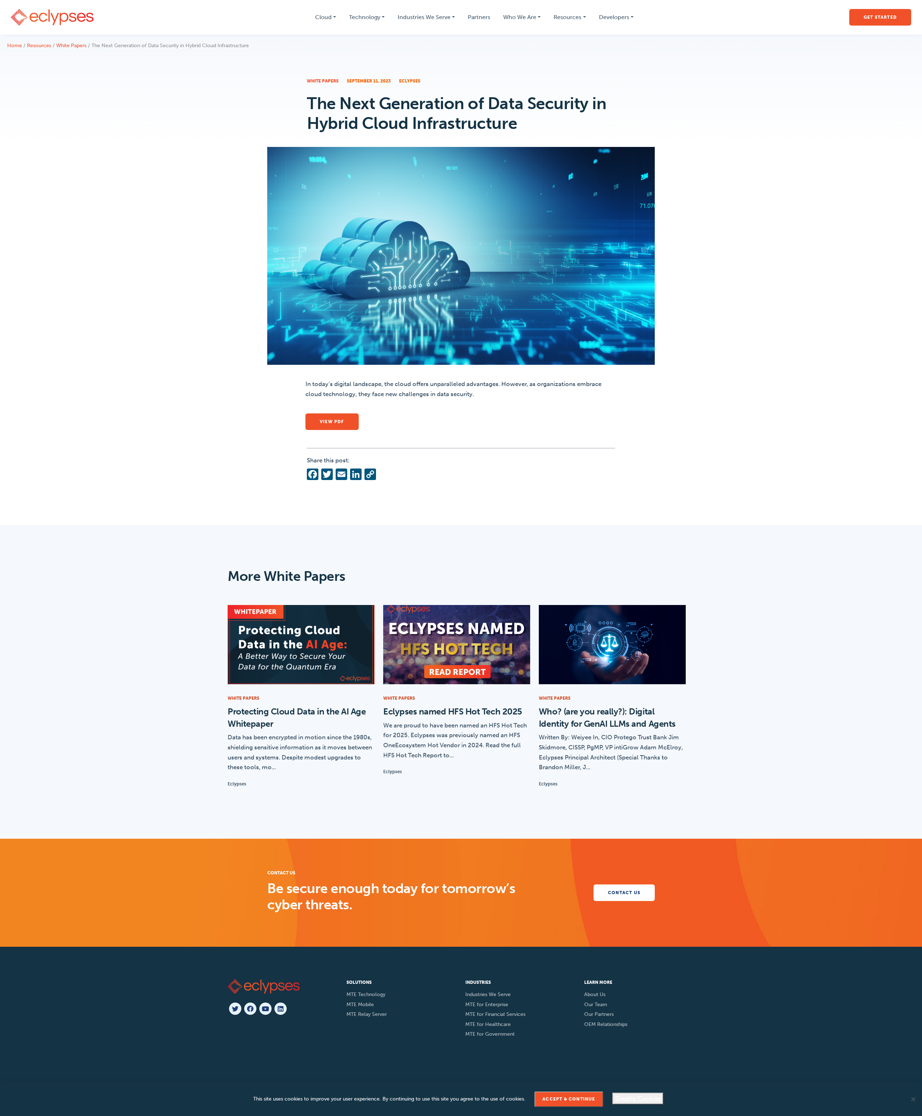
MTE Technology (365, 994)
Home (14, 45)
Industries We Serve (424, 17)
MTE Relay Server (366, 1014)
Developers (614, 17)
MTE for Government (490, 1034)
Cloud (323, 17)
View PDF (332, 421)
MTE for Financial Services (495, 1014)
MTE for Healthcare (488, 1024)
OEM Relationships (605, 1024)
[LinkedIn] (280, 1009)
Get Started (880, 17)
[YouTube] (265, 1009)
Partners (479, 17)
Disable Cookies (638, 1098)
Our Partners (599, 1014)
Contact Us (624, 892)
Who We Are (519, 17)
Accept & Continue (568, 1099)
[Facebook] (250, 1009)
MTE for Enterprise (486, 1004)
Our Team (595, 1004)
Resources (567, 17)
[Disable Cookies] (913, 1099)
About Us (594, 994)
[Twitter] (235, 1009)
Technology (364, 17)
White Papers (71, 45)
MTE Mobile (360, 1004)
